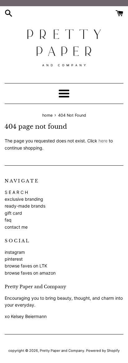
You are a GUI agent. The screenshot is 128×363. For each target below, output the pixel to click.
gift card (13, 213)
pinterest (14, 259)
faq (8, 219)
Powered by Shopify (103, 350)
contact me (16, 227)
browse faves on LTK (26, 265)
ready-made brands (25, 205)
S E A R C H (16, 192)
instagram (15, 252)
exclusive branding (24, 199)
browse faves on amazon (30, 273)
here (102, 140)
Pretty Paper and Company (62, 350)
